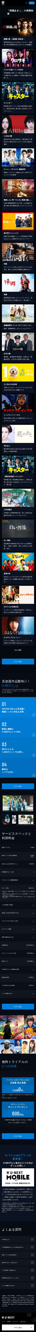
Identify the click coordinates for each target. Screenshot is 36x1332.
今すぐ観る (18, 661)
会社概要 (9, 1321)
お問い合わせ (23, 1321)
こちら (29, 896)
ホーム (3, 1321)
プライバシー (15, 1321)
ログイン (32, 3)
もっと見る (17, 650)
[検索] (26, 3)
